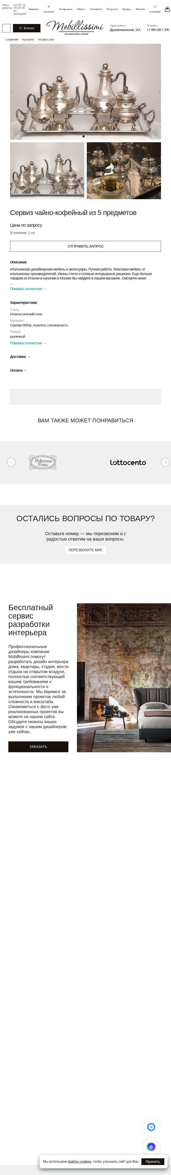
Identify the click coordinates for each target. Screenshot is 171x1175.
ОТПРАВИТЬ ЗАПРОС (86, 246)
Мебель (81, 9)
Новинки (33, 9)
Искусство (112, 9)
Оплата (16, 370)
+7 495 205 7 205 (158, 29)
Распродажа (65, 9)
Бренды (126, 9)
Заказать (38, 747)
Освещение (96, 9)
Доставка (18, 357)
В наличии (49, 9)
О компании (155, 9)
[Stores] (167, 9)
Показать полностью (26, 289)
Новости (140, 9)
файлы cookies (79, 1161)
